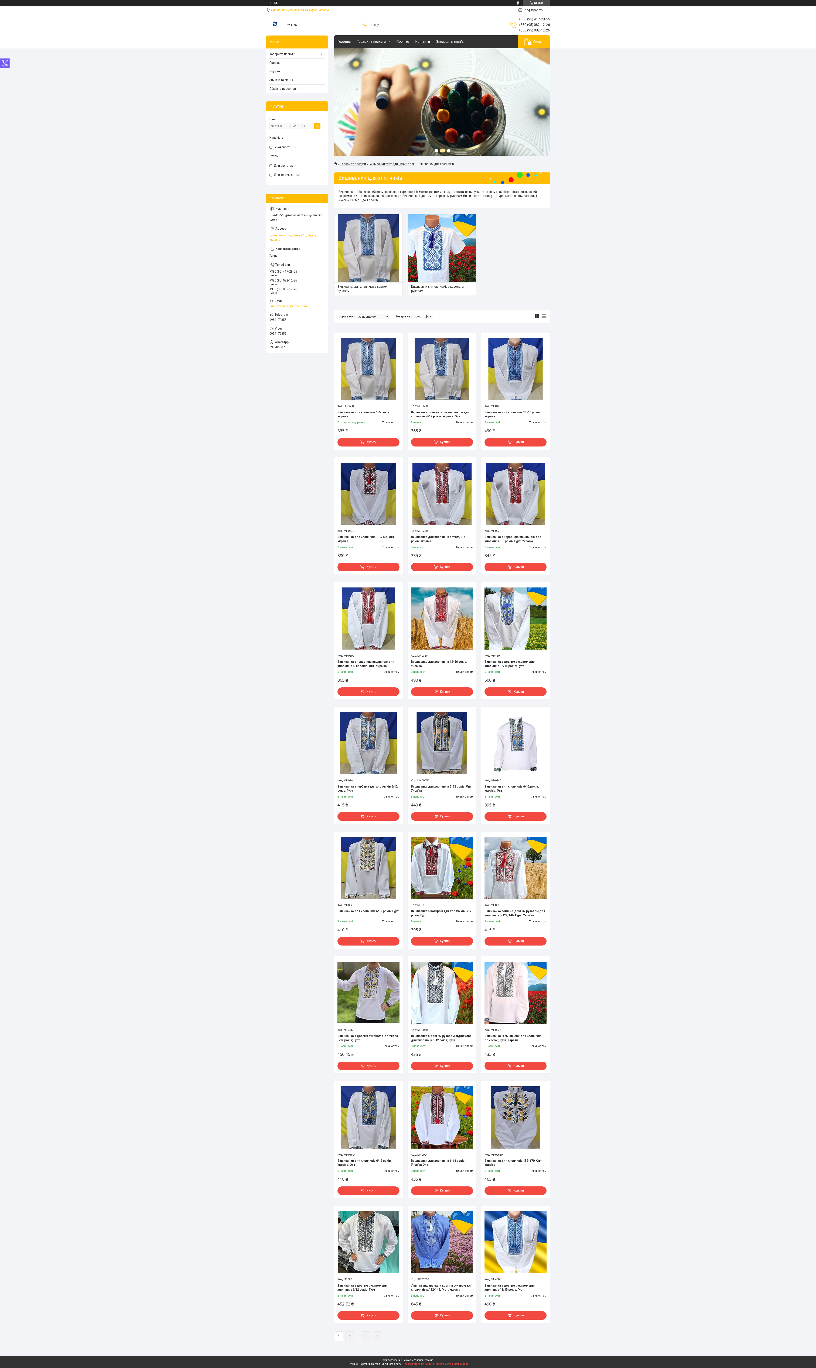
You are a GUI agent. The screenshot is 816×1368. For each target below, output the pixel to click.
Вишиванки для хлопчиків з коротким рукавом (437, 289)
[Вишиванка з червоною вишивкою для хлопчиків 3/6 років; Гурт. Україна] (515, 494)
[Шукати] (365, 25)
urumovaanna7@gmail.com (288, 306)
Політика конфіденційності (452, 1363)
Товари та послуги (371, 42)
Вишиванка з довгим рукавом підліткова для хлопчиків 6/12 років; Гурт (441, 1038)
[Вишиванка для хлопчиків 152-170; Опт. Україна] (515, 1117)
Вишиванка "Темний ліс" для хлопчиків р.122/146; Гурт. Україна (512, 1038)
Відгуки (274, 71)
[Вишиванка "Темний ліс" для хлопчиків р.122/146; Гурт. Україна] (515, 993)
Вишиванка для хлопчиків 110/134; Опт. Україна (366, 539)
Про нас (402, 42)
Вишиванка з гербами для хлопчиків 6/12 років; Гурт (367, 788)
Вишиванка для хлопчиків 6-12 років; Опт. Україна (441, 788)
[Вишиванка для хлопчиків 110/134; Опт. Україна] (368, 494)
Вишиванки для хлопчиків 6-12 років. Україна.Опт (438, 1163)
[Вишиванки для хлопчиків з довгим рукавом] (368, 248)
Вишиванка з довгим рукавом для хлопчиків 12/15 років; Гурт (509, 664)
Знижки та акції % (281, 80)
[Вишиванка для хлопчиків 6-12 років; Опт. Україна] (442, 743)
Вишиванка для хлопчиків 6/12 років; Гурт (368, 911)
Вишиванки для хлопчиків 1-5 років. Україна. (363, 414)
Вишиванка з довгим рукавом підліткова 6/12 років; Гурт (367, 1038)
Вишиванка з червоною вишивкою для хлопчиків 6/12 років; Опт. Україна (365, 664)
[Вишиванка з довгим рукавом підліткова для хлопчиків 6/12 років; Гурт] (442, 993)
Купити (372, 442)
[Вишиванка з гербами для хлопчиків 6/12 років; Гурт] (368, 743)
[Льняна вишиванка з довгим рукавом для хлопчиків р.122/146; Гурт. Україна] (442, 1242)
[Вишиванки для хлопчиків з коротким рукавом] (442, 248)
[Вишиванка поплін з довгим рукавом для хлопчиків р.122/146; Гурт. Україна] (515, 868)
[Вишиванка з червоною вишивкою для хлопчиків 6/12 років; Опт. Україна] (368, 618)
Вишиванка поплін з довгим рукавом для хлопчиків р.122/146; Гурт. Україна (514, 913)
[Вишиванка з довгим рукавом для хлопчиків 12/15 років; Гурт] (515, 618)
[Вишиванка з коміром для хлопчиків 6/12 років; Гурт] (442, 868)
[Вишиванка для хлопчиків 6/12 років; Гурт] (368, 868)
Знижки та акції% (450, 42)
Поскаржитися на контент (418, 1363)
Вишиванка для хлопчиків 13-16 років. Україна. (439, 664)
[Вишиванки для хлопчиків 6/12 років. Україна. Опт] (368, 1117)
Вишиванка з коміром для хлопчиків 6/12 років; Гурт (441, 913)
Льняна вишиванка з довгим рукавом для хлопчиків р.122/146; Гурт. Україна (441, 1287)
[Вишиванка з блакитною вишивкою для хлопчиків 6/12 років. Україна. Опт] (442, 369)
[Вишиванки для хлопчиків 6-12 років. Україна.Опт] (442, 1117)
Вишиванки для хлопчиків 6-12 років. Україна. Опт (511, 788)
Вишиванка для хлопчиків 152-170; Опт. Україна (513, 1163)
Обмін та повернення (284, 88)
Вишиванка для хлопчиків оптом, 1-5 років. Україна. (438, 539)
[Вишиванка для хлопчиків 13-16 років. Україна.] (442, 618)
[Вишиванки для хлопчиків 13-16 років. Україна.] (515, 369)
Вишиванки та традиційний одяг (391, 164)
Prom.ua (428, 1360)
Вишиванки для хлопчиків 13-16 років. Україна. (512, 414)
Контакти (422, 42)
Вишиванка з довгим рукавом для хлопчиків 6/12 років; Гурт (362, 1287)
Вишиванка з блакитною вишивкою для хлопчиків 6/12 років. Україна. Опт (440, 414)
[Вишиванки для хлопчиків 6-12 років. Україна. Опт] (515, 743)
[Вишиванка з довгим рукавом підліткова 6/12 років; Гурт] (368, 993)
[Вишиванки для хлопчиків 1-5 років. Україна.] (368, 369)
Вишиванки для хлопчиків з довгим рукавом (362, 289)
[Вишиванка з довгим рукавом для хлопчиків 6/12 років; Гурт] (368, 1242)
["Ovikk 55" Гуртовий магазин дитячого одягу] (274, 25)
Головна (344, 42)
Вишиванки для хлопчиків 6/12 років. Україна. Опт (364, 1163)
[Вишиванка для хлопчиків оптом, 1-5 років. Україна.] (442, 494)
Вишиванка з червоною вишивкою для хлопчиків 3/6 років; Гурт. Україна (512, 539)
